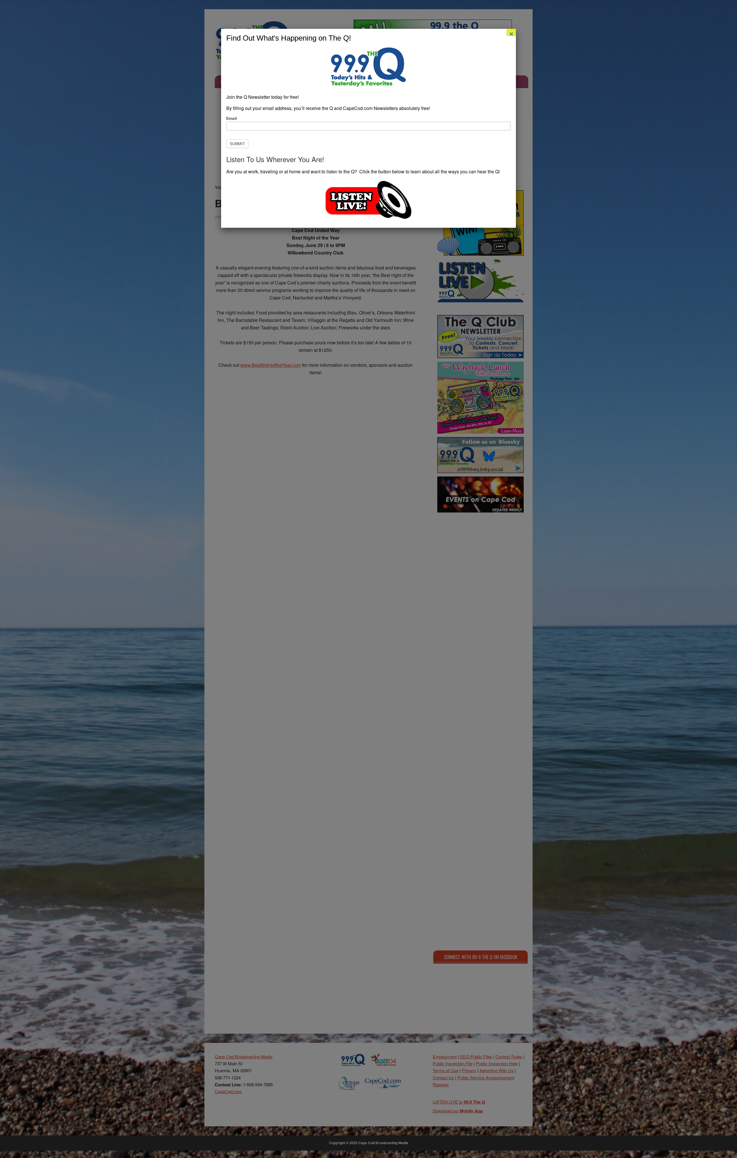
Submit (237, 143)
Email (231, 118)
